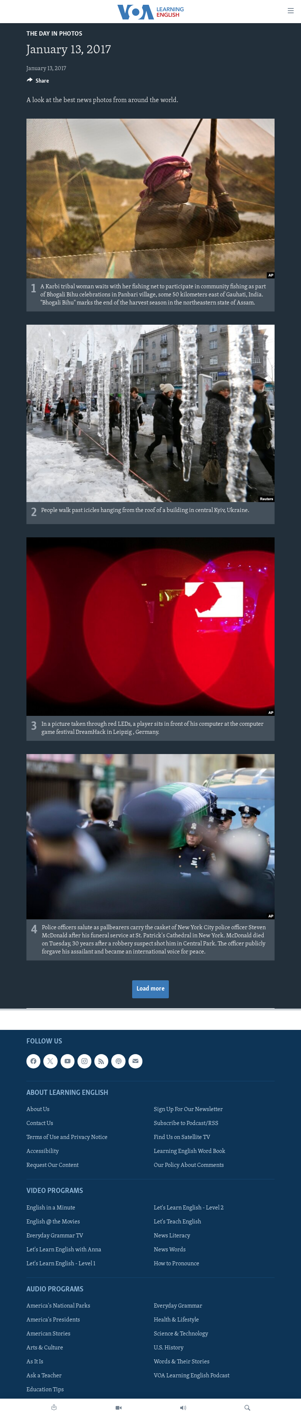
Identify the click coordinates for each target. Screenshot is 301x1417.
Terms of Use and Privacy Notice (67, 1137)
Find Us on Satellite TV (182, 1137)
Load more (150, 989)
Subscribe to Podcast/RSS (186, 1123)
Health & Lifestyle (176, 1320)
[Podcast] (118, 1061)
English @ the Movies (53, 1222)
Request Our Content (52, 1165)
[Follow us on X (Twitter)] (50, 1061)
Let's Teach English (177, 1222)
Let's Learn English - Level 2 (189, 1208)
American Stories (48, 1334)
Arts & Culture (44, 1348)
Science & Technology (181, 1334)
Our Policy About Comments (189, 1165)
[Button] (38, 83)
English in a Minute (50, 1208)
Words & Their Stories (182, 1362)
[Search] (247, 1408)
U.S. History (169, 1348)
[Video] (119, 1408)
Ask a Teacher (44, 1376)
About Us (38, 1110)
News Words (170, 1250)
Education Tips (45, 1390)
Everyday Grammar (178, 1306)
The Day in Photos (54, 34)
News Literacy (172, 1236)
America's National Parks (58, 1306)
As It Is (34, 1362)
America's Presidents (53, 1320)
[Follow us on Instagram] (84, 1061)
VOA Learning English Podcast (191, 1376)
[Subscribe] (135, 1061)
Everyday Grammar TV (54, 1236)
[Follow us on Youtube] (68, 1061)
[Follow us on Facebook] (33, 1061)
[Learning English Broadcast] (183, 1408)
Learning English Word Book (189, 1151)
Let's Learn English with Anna (63, 1250)
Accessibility (42, 1151)
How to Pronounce (176, 1264)
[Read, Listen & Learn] (54, 1408)
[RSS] (101, 1061)
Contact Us (39, 1123)
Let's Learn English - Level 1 (60, 1264)
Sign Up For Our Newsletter (188, 1110)
